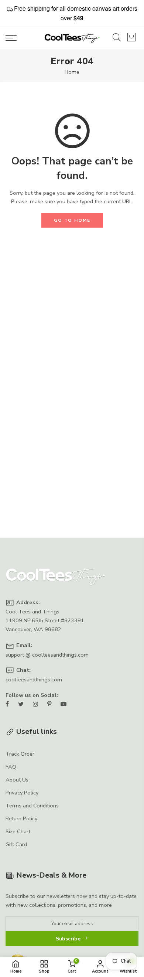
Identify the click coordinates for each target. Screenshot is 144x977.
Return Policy (21, 818)
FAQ (11, 766)
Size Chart (18, 831)
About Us (17, 779)
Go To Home (72, 220)
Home (72, 72)
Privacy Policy (22, 792)
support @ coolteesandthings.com (47, 654)
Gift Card (16, 844)
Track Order (20, 754)
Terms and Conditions (32, 805)
